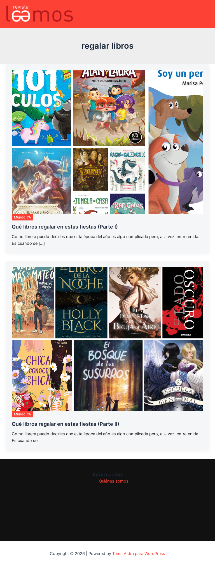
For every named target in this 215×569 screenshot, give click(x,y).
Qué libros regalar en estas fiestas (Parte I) (65, 227)
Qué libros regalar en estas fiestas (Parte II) (65, 424)
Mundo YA (22, 217)
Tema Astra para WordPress (138, 553)
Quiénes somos (113, 481)
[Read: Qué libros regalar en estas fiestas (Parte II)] (107, 339)
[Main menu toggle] (203, 14)
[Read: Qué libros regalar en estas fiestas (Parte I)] (107, 141)
